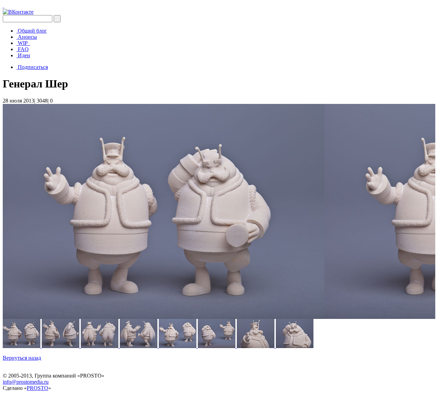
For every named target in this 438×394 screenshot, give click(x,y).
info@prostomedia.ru (26, 382)
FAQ (23, 49)
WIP (23, 43)
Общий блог (32, 31)
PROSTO (37, 388)
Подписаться (33, 67)
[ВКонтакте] (18, 12)
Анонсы (27, 37)
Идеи (24, 55)
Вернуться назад (22, 358)
